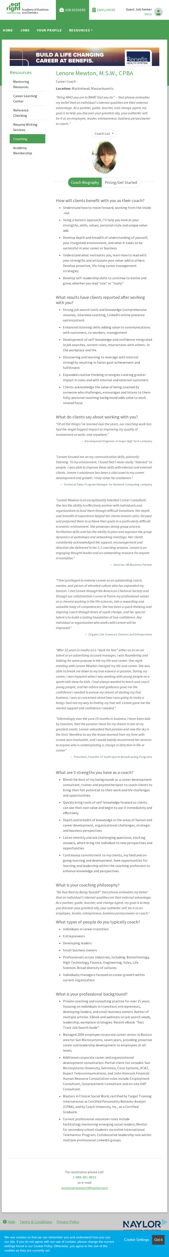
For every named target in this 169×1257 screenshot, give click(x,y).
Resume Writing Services (25, 127)
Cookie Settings (136, 1240)
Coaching (20, 139)
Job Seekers (75, 10)
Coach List (103, 133)
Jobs (24, 30)
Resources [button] (79, 30)
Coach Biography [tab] (85, 182)
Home (8, 30)
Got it (158, 1240)
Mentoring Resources (21, 84)
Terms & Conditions (36, 1221)
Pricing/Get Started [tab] (121, 182)
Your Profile (49, 30)
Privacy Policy (68, 1221)
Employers (106, 10)
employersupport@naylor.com (84, 1188)
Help (11, 1221)
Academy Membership (22, 150)
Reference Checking (21, 113)
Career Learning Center (25, 98)
